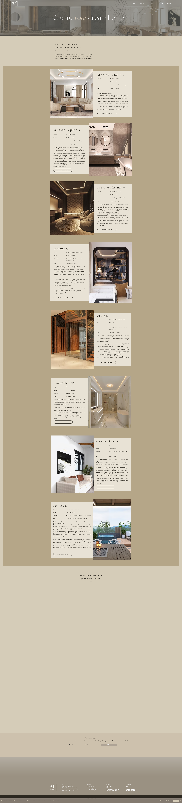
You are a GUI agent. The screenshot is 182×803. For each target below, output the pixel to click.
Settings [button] (162, 800)
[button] (71, 93)
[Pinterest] (134, 790)
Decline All (168, 800)
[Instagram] (129, 790)
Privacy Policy (56, 800)
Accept (175, 800)
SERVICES (89, 785)
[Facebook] (132, 790)
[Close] (180, 801)
